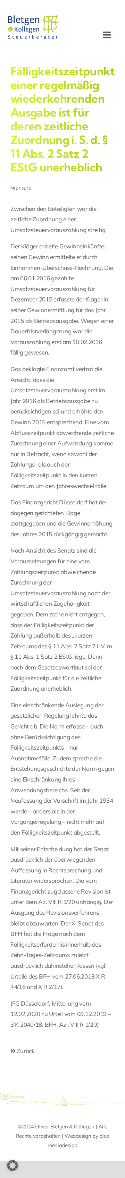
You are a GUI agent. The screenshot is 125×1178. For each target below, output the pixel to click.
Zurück (25, 1051)
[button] (12, 1165)
